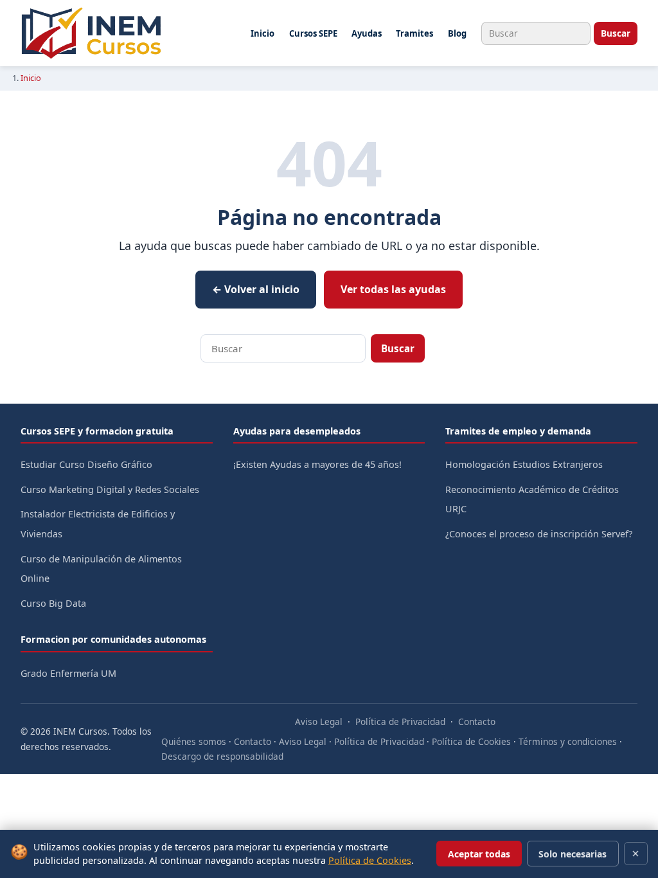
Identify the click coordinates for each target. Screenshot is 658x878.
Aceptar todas (479, 854)
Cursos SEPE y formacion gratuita (97, 431)
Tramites (414, 33)
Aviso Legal (318, 721)
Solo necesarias (572, 854)
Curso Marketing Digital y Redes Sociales (110, 489)
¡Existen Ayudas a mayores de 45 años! (317, 464)
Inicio (262, 33)
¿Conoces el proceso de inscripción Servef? (538, 534)
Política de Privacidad (400, 721)
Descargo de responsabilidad (222, 756)
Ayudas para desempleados (296, 431)
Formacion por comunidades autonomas (113, 639)
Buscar (615, 33)
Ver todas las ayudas (393, 289)
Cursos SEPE (313, 33)
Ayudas (366, 33)
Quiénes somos (193, 741)
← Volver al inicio (255, 289)
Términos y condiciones (568, 741)
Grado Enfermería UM (68, 673)
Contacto (476, 721)
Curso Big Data (53, 603)
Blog (457, 33)
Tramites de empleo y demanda (518, 431)
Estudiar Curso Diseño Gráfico (86, 464)
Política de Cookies (471, 741)
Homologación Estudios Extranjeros (524, 464)
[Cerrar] (636, 853)
